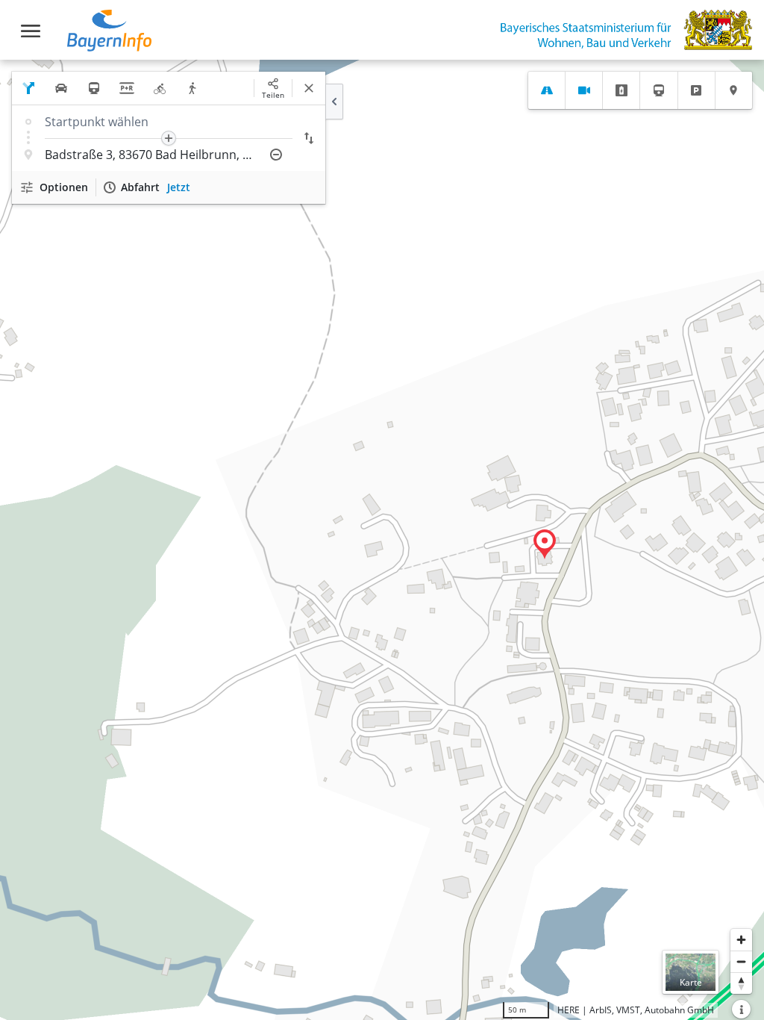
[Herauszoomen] (741, 961)
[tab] (546, 90)
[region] (382, 540)
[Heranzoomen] (741, 940)
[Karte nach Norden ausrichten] (741, 983)
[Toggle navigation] (30, 31)
